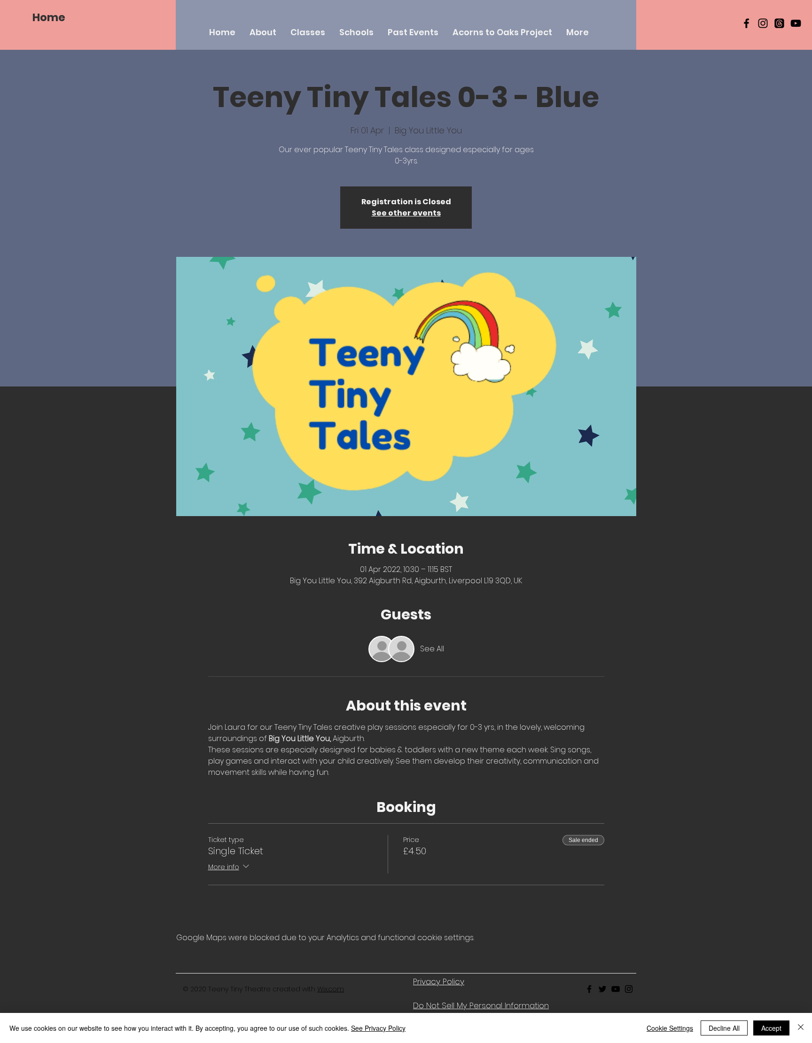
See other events (406, 213)
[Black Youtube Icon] (615, 989)
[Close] (800, 1027)
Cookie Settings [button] (670, 1028)
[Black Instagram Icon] (763, 23)
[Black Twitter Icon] (602, 989)
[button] (307, 32)
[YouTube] (795, 23)
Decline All (724, 1028)
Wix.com (330, 989)
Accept (771, 1028)
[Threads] (779, 23)
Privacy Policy (438, 981)
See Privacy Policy (378, 1028)
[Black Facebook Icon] (746, 23)
